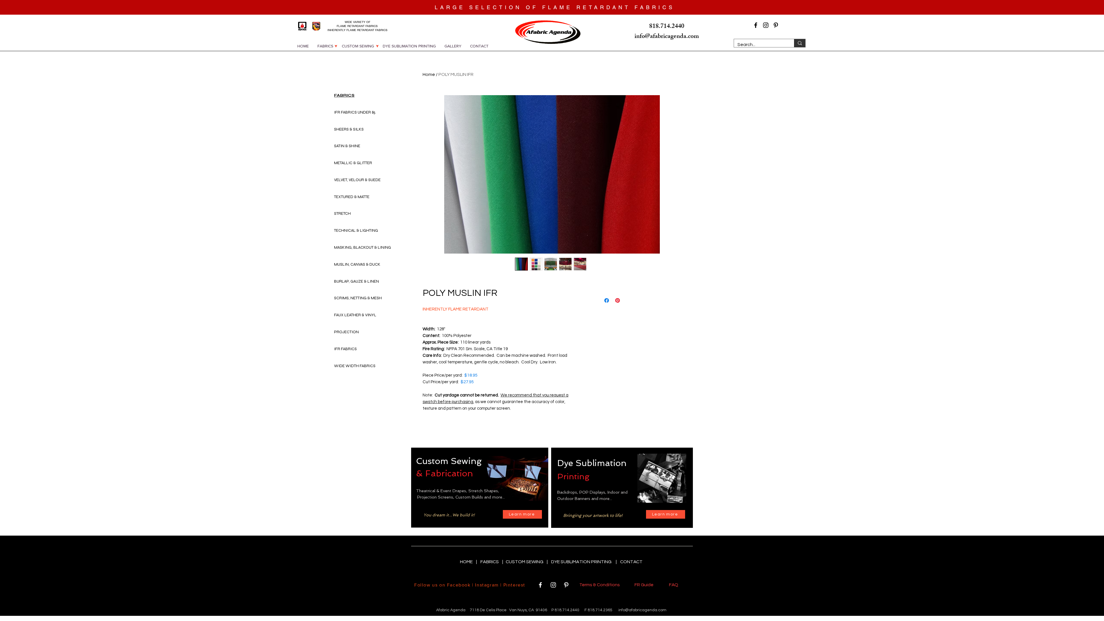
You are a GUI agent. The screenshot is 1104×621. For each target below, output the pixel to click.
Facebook (459, 584)
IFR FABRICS (345, 348)
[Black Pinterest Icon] (775, 25)
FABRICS (490, 561)
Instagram (487, 584)
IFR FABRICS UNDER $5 (354, 112)
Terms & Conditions (600, 584)
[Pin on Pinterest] (617, 300)
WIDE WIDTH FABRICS (354, 365)
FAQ (673, 584)
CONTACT (631, 561)
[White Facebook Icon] (540, 585)
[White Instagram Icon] (553, 585)
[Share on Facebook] (606, 300)
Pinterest (513, 584)
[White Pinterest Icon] (566, 585)
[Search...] (799, 43)
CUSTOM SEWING (525, 561)
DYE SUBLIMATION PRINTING (582, 561)
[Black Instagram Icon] (765, 25)
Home (429, 74)
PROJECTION (346, 331)
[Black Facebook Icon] (755, 25)
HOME (467, 561)
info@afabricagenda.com (642, 610)
